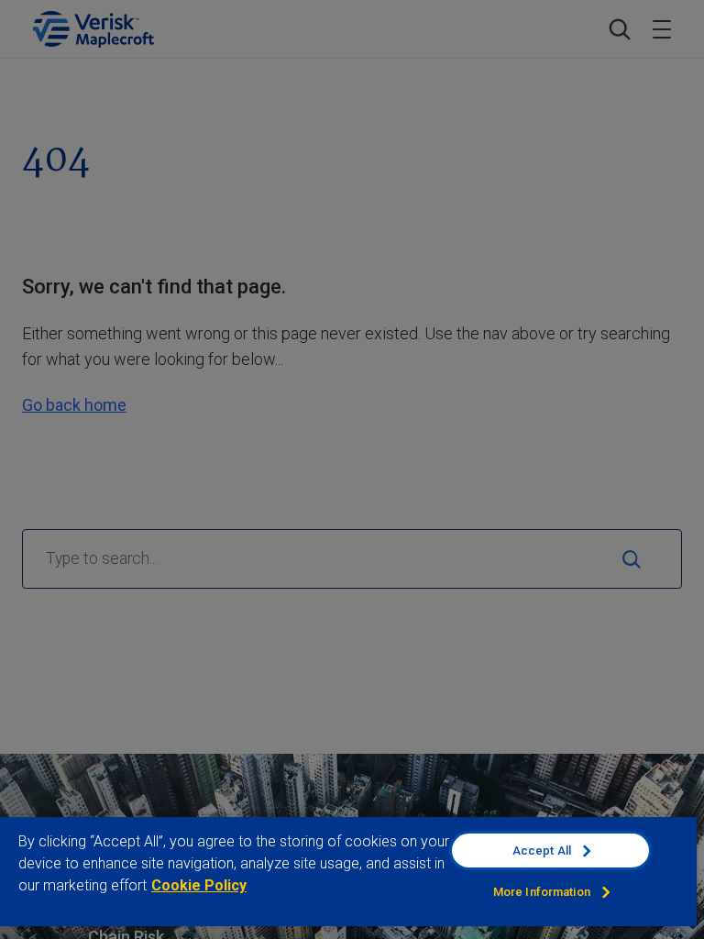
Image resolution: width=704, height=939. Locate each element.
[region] (348, 877)
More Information (541, 892)
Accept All (541, 850)
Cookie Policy (199, 885)
